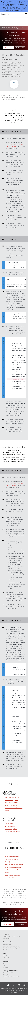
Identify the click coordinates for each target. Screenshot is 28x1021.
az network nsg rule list (11, 829)
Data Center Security (8, 950)
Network (22, 27)
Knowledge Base (6, 27)
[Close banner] (27, 1)
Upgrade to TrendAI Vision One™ (15, 10)
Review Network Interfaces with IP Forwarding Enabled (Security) (14, 866)
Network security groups (11, 800)
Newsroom (6, 967)
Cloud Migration (7, 944)
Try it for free (8, 924)
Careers (5, 965)
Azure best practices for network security (13, 809)
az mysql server (9, 823)
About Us (5, 963)
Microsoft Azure (15, 27)
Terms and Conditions (8, 973)
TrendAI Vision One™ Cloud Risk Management (15, 8)
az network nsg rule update (12, 831)
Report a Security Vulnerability (11, 977)
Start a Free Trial (8, 47)
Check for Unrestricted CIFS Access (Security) (12, 876)
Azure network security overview (13, 797)
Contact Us (6, 957)
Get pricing (20, 924)
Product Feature (20, 47)
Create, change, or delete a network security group (12, 804)
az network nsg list (10, 826)
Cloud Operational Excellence (11, 946)
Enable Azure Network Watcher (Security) (13, 871)
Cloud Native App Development (11, 948)
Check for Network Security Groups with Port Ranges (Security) (12, 859)
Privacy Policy (6, 975)
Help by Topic (6, 955)
